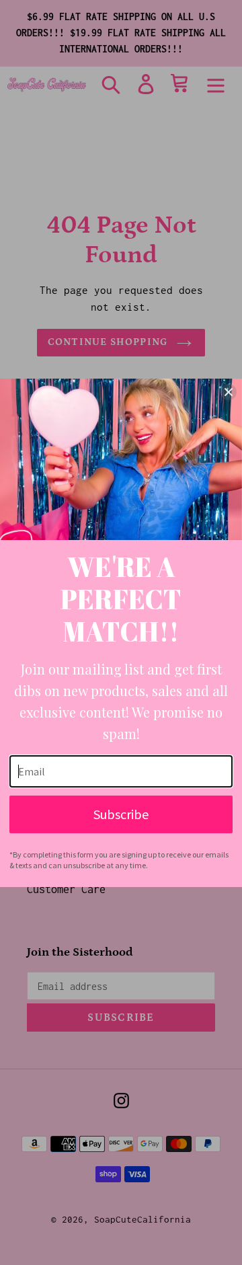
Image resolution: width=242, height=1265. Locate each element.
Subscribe (121, 814)
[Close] (228, 392)
